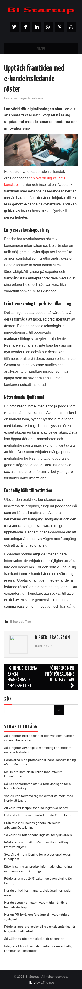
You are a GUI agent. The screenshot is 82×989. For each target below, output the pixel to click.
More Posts (44, 646)
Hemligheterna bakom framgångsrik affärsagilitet (22, 677)
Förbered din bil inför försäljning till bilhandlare (59, 674)
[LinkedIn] (36, 27)
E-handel (16, 621)
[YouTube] (71, 27)
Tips (28, 621)
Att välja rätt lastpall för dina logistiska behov (36, 808)
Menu (41, 49)
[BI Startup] (41, 10)
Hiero (32, 982)
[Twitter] (14, 27)
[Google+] (48, 27)
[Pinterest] (59, 27)
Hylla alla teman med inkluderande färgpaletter (38, 815)
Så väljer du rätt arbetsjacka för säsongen (34, 938)
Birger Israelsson (30, 98)
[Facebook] (25, 27)
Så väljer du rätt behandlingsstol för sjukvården (38, 835)
